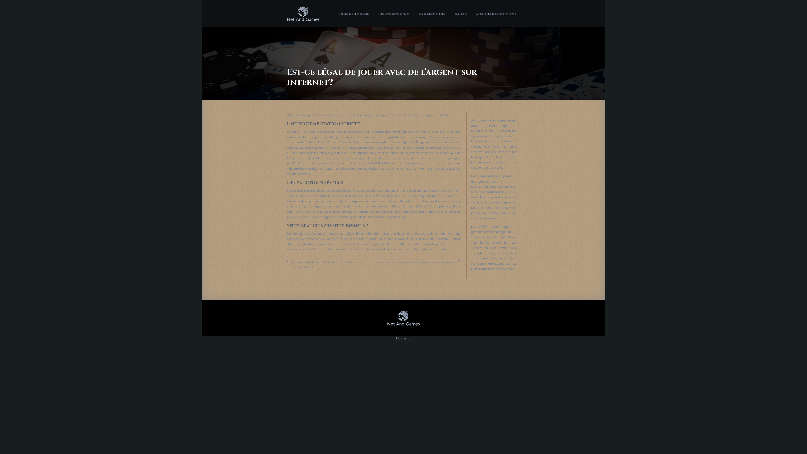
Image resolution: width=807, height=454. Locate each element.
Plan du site (403, 338)
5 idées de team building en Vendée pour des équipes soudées (416, 262)
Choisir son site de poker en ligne (496, 14)
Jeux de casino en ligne (431, 14)
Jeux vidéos (461, 14)
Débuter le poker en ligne (354, 14)
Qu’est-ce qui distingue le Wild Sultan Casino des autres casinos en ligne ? (327, 264)
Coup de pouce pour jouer (393, 14)
